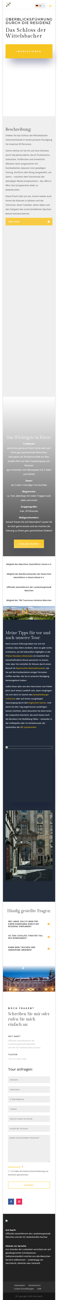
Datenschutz (34, 1285)
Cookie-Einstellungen (24, 1288)
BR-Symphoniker (28, 727)
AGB (39, 1288)
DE (40, 5)
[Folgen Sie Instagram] (19, 1202)
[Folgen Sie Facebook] (11, 1202)
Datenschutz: (14, 1167)
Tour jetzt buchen (29, 543)
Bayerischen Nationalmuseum (30, 668)
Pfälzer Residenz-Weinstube (19, 655)
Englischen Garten (37, 702)
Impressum (19, 1285)
